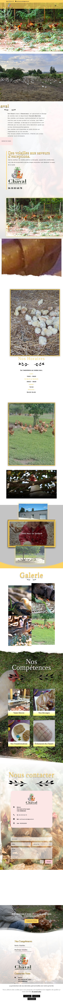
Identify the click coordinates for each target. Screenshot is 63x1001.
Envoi (49, 862)
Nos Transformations (18, 744)
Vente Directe (19, 713)
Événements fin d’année (44, 744)
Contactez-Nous (6, 141)
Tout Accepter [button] (27, 996)
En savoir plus (36, 991)
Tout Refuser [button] (36, 996)
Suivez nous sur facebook (31, 533)
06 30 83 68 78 (15, 188)
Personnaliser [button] (31, 999)
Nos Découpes (44, 713)
